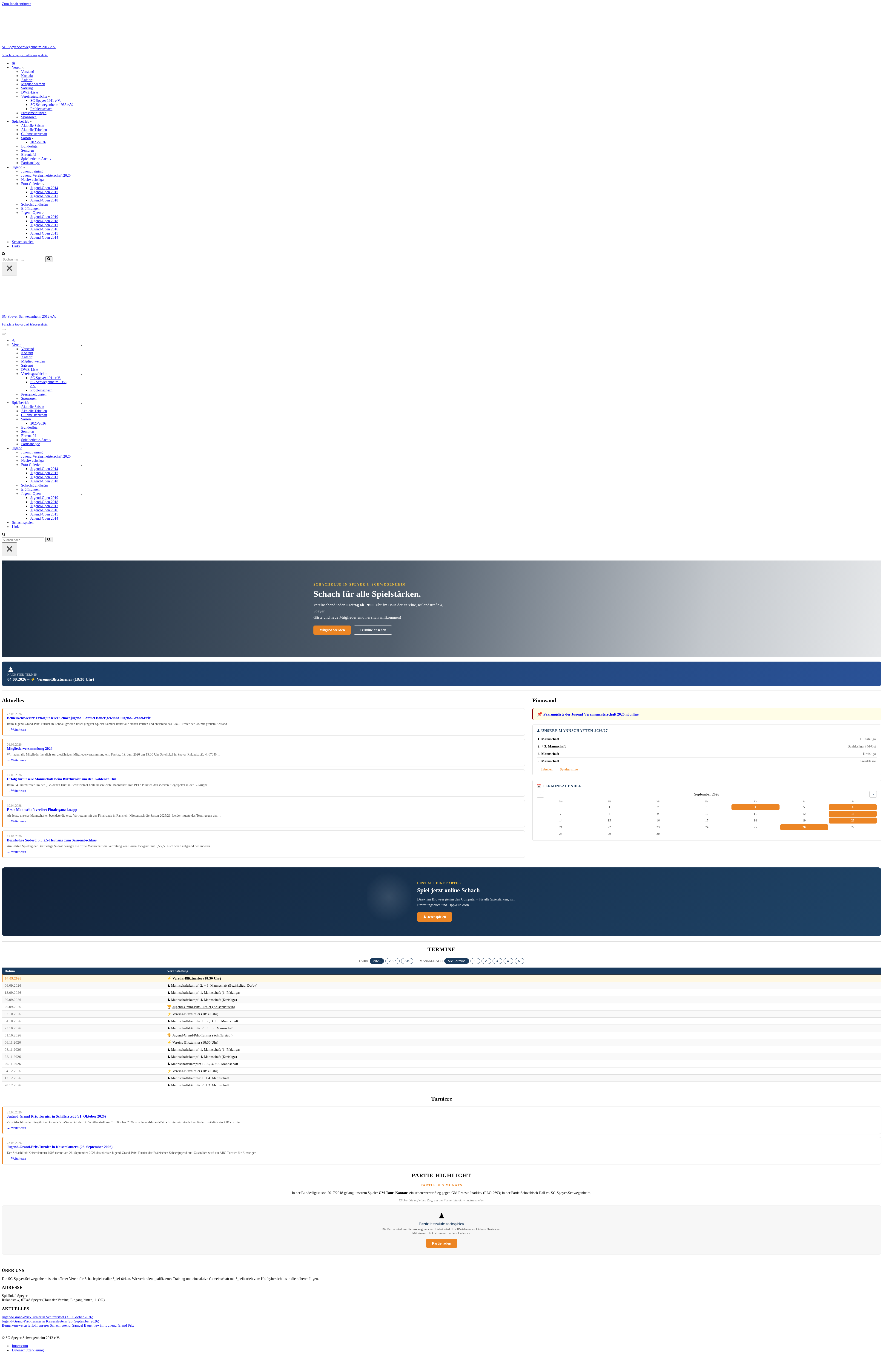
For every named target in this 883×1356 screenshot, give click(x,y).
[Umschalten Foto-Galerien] (81, 465)
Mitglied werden (33, 84)
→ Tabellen (545, 769)
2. (486, 961)
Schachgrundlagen (34, 204)
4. (508, 961)
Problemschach (41, 109)
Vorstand (27, 72)
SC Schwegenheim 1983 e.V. (51, 105)
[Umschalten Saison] (81, 419)
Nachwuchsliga (32, 179)
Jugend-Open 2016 (44, 229)
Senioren (27, 150)
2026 (377, 961)
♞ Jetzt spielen (434, 917)
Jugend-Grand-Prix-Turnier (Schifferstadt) (202, 1035)
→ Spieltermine (567, 769)
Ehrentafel (28, 154)
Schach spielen (23, 242)
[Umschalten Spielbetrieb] (81, 403)
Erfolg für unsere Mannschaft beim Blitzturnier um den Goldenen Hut (61, 779)
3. (497, 961)
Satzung (27, 88)
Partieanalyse (30, 163)
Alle (407, 961)
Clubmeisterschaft (34, 134)
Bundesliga (29, 146)
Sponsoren (29, 117)
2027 (392, 961)
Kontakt (27, 76)
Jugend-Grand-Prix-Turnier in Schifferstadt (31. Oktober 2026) (56, 1116)
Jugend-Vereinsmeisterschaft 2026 (46, 175)
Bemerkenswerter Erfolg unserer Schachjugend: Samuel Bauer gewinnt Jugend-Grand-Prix (79, 718)
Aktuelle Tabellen (34, 130)
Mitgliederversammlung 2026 (29, 748)
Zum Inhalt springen (16, 4)
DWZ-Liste (29, 92)
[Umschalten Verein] (81, 345)
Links (16, 246)
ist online (591, 714)
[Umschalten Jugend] (81, 448)
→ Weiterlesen (16, 730)
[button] (23, 67)
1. (475, 961)
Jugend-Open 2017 (44, 196)
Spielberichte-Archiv (36, 159)
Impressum (20, 1346)
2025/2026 (38, 142)
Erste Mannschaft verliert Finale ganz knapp (42, 810)
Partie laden (441, 1243)
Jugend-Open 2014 (44, 188)
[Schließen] (9, 268)
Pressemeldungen (33, 113)
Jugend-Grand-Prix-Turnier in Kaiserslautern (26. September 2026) (59, 1147)
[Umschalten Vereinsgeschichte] (81, 374)
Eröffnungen (30, 208)
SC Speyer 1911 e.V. (45, 100)
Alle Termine (457, 961)
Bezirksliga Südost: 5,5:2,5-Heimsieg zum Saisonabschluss (52, 840)
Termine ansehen (373, 630)
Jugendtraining (32, 171)
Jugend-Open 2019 (44, 217)
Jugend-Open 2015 (44, 192)
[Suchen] (3, 254)
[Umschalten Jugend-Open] (81, 494)
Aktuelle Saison (32, 125)
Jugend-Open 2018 (44, 200)
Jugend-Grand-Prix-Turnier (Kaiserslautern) (203, 1007)
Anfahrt (26, 80)
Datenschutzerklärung (28, 1350)
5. (519, 961)
